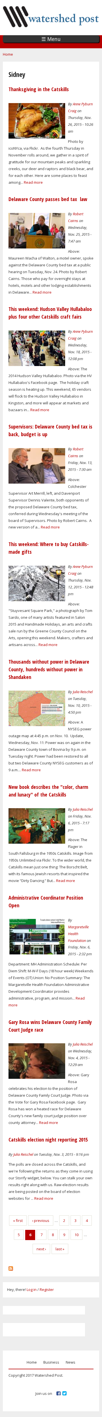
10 (76, 1234)
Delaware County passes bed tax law (47, 199)
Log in (32, 1289)
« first (18, 1220)
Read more (33, 182)
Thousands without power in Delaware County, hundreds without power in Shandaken (48, 669)
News (70, 1362)
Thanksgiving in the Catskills (38, 89)
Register (47, 1289)
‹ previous (40, 1220)
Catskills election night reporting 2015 (48, 1139)
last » (60, 1248)
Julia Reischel (83, 691)
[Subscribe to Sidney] (10, 1267)
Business (51, 1362)
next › (41, 1248)
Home (8, 54)
